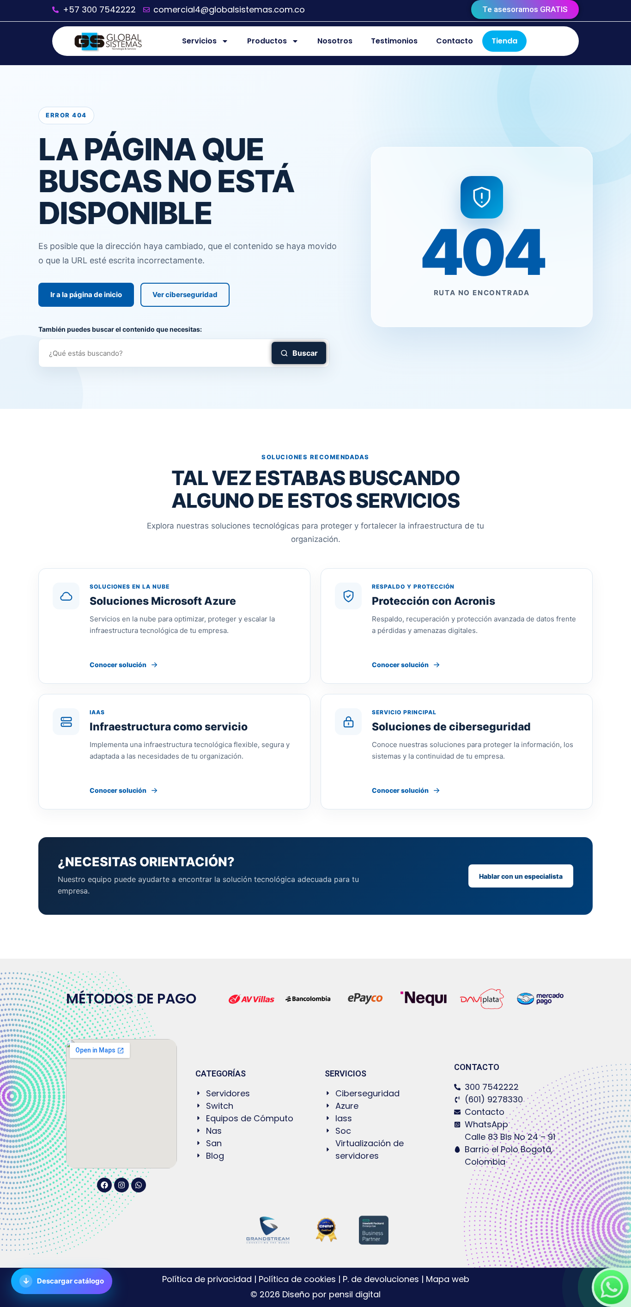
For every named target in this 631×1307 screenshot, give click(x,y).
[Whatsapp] (138, 1185)
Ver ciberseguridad (185, 294)
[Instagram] (121, 1185)
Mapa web (447, 1279)
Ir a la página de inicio (86, 294)
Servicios (199, 41)
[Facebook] (104, 1185)
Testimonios (394, 41)
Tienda (504, 41)
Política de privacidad (208, 1279)
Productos (267, 41)
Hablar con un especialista (521, 876)
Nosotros (334, 41)
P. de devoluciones (381, 1279)
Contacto (454, 41)
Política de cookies (297, 1279)
